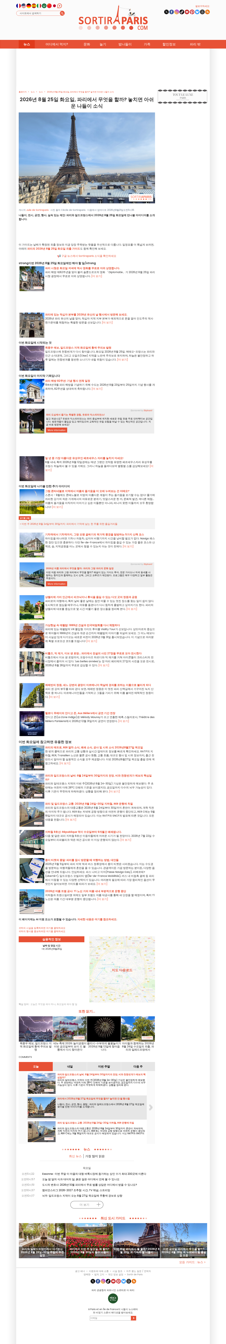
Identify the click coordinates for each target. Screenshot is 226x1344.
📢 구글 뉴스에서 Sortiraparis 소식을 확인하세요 (86, 256)
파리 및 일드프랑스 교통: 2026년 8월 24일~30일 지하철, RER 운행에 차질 (95, 1122)
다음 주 (138, 1066)
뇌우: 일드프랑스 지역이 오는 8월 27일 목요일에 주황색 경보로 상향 (82, 1196)
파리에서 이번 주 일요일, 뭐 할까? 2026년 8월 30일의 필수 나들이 (89, 1250)
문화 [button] (87, 44)
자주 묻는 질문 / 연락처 (138, 1271)
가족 (147, 44)
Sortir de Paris (135, 1274)
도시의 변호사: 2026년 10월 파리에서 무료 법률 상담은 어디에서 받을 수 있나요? (89, 1185)
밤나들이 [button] (125, 44)
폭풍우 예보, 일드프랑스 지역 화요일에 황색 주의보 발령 (36, 1046)
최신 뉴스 (75, 1156)
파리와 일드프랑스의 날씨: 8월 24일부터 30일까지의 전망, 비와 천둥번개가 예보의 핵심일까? (101, 1076)
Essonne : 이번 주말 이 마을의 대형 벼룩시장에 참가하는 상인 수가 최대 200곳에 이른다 (94, 1174)
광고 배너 (80, 1271)
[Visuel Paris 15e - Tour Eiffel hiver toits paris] (87, 157)
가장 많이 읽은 (95, 1156)
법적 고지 (99, 1274)
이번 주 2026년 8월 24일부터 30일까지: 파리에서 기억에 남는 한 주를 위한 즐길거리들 (69, 524)
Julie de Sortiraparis (37, 210)
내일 (70, 1066)
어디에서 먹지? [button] (56, 44)
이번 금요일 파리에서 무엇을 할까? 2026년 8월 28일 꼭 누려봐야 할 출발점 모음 (183, 1252)
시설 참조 (117, 1271)
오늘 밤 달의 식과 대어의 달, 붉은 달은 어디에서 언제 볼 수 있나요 (80, 1179)
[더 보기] (96, 276)
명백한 (87, 1274)
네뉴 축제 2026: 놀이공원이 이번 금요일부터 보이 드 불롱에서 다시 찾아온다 (70, 1046)
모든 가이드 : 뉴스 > (192, 1262)
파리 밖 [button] (195, 44)
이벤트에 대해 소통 (99, 1271)
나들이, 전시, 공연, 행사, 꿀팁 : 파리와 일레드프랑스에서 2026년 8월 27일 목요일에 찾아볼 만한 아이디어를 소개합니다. (100, 1105)
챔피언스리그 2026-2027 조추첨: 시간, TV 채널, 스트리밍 (76, 1190)
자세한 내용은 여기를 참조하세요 (96, 919)
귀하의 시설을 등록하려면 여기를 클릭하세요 (42, 928)
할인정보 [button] (169, 44)
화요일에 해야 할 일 (67, 1004)
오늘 (36, 1066)
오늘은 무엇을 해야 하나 (43, 1004)
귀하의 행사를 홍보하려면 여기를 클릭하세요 (42, 931)
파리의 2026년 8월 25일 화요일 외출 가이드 (53, 249)
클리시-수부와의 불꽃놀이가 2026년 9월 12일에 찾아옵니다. (104, 1046)
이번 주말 (104, 1066)
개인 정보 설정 (115, 1274)
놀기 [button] (103, 44)
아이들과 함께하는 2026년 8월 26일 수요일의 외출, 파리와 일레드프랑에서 (138, 1046)
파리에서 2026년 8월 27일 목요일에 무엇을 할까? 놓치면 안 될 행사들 (93, 1098)
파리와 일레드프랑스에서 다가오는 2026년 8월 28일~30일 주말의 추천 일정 (42, 1252)
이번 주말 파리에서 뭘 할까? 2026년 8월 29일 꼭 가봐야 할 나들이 (136, 1250)
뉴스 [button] (26, 44)
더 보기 (84, 1205)
